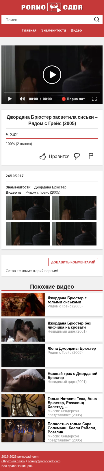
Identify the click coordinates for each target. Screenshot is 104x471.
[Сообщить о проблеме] (92, 157)
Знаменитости (53, 30)
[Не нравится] (78, 157)
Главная (29, 30)
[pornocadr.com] (52, 7)
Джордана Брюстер (50, 187)
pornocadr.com (27, 456)
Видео (76, 30)
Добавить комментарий (73, 262)
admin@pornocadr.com (44, 461)
